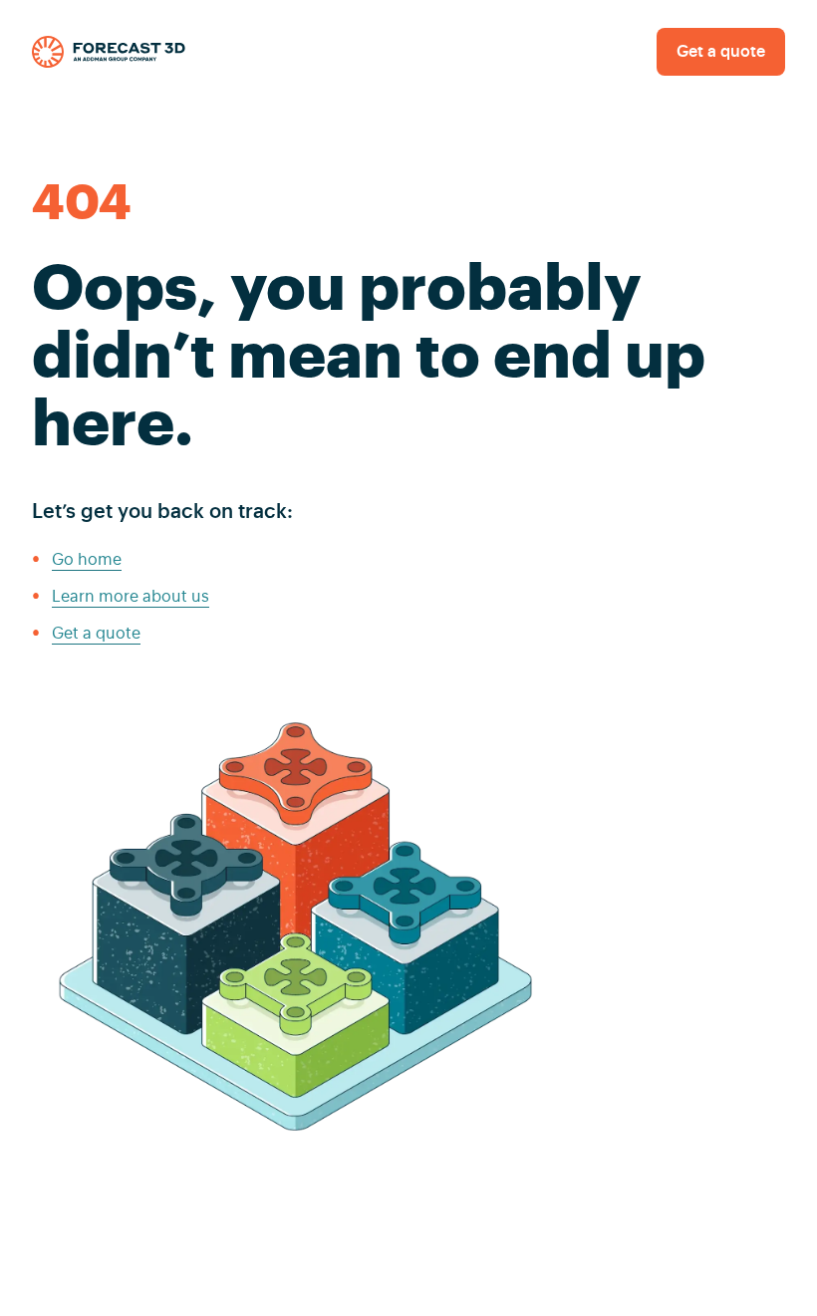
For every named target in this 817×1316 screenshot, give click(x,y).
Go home (87, 560)
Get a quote (721, 52)
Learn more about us (130, 597)
